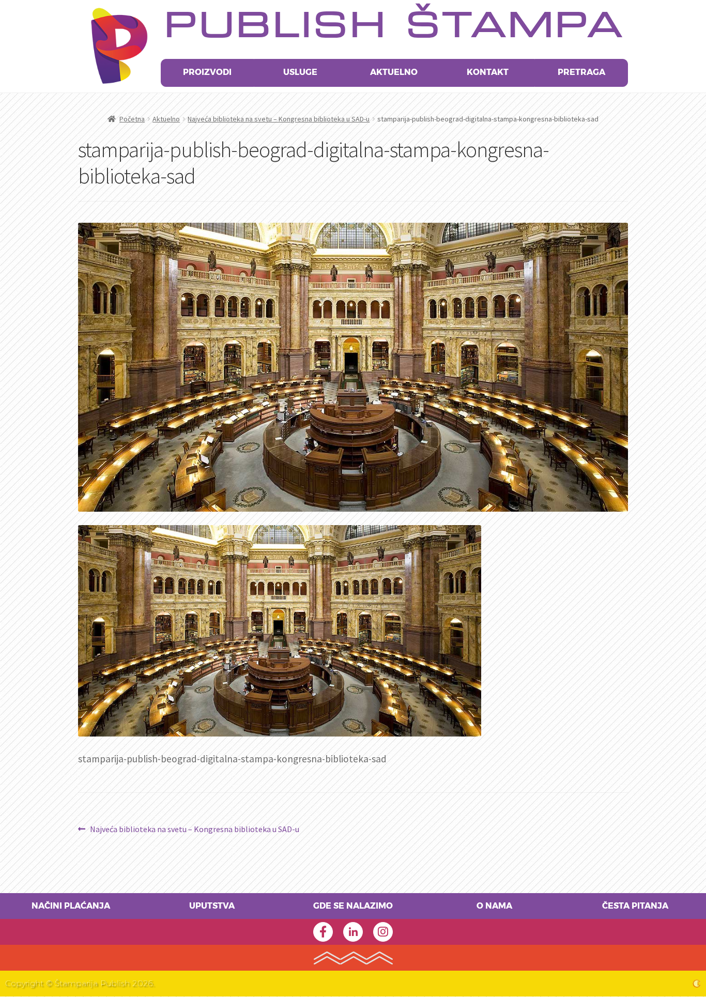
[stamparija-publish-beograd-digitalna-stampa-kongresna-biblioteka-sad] (353, 631)
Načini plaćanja (71, 906)
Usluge (300, 72)
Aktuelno (394, 72)
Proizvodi (207, 72)
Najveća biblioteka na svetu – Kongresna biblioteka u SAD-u (279, 119)
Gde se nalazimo (353, 906)
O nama (494, 906)
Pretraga (581, 72)
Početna (132, 119)
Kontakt (488, 72)
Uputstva (212, 906)
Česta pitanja (635, 906)
